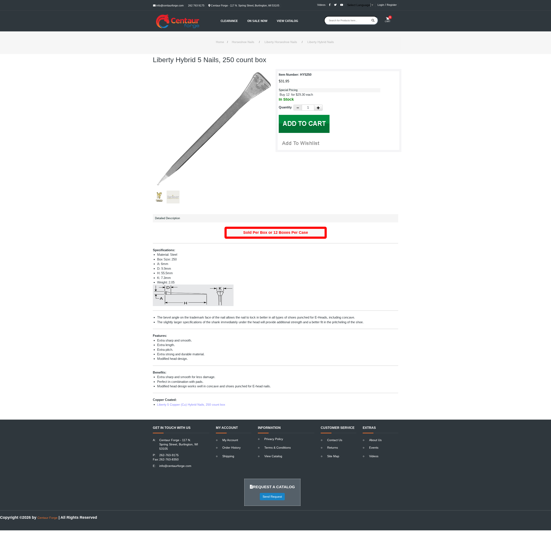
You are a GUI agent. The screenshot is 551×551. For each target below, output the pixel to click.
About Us (375, 440)
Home (220, 42)
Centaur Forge (47, 517)
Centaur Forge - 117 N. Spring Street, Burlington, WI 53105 (244, 5)
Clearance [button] (229, 21)
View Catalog (287, 21)
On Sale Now (257, 21)
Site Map (333, 456)
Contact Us (334, 440)
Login (381, 4)
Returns (332, 447)
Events (373, 447)
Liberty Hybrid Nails (320, 42)
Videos (321, 4)
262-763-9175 (169, 455)
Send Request (272, 496)
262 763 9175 (195, 5)
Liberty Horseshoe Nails (281, 42)
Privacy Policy (273, 439)
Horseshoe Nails (243, 42)
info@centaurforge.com (170, 5)
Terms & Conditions (277, 447)
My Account (230, 440)
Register (392, 4)
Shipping (228, 456)
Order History (231, 447)
